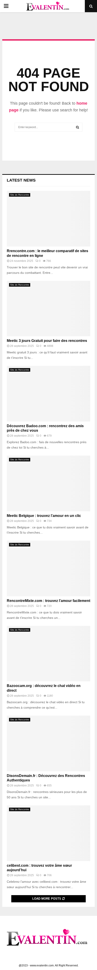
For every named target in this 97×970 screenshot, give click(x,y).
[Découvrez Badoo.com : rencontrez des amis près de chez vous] (48, 394)
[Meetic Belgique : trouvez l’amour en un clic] (48, 483)
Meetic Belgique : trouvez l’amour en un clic (44, 516)
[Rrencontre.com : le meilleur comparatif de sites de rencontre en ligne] (48, 219)
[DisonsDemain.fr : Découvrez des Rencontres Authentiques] (48, 743)
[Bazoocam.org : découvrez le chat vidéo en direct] (48, 654)
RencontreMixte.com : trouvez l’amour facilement (48, 601)
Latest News (21, 180)
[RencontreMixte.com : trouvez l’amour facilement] (48, 568)
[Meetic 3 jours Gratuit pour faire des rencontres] (48, 308)
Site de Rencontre (19, 195)
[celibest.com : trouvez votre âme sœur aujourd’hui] (48, 833)
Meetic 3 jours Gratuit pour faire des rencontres (47, 341)
